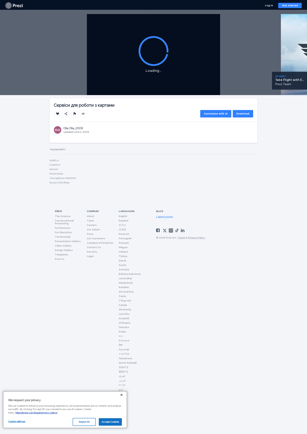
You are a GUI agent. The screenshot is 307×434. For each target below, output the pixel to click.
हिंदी (120, 345)
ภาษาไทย (124, 354)
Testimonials (63, 236)
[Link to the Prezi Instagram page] (171, 231)
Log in (269, 5)
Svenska (124, 269)
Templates (61, 254)
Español (123, 220)
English (123, 216)
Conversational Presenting (64, 222)
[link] (14, 5)
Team (90, 220)
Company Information (100, 243)
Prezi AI (59, 259)
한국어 (122, 225)
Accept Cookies (110, 421)
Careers (92, 225)
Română (124, 287)
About (91, 216)
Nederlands (126, 283)
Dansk (122, 260)
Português (125, 238)
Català (123, 305)
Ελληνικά (124, 340)
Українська (125, 358)
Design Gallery (64, 250)
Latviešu (124, 314)
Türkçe (123, 256)
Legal (90, 256)
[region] (65, 409)
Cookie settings (16, 421)
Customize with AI (216, 113)
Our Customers (96, 238)
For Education (63, 232)
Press (90, 234)
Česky (122, 296)
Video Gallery (63, 245)
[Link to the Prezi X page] (165, 231)
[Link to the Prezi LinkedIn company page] (183, 230)
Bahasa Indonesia (130, 274)
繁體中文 (123, 371)
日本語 (122, 229)
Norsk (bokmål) (128, 362)
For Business (63, 228)
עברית (122, 385)
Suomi (122, 265)
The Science (63, 216)
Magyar (123, 247)
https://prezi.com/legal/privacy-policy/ (36, 412)
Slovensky (125, 309)
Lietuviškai (125, 278)
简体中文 (123, 367)
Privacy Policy (196, 237)
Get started (290, 5)
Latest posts (164, 217)
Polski (122, 331)
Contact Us (94, 247)
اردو (121, 389)
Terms (181, 237)
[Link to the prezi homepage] (14, 5)
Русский (124, 349)
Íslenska (124, 327)
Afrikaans (125, 323)
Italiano (123, 251)
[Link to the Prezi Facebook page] (158, 230)
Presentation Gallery (68, 241)
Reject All (84, 421)
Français (124, 243)
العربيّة (122, 376)
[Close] (121, 395)
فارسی (122, 380)
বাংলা (121, 336)
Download (242, 113)
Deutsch (124, 234)
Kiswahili (124, 318)
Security (92, 251)
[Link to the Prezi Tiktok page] (177, 231)
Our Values (93, 229)
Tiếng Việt (125, 300)
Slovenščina (126, 291)
